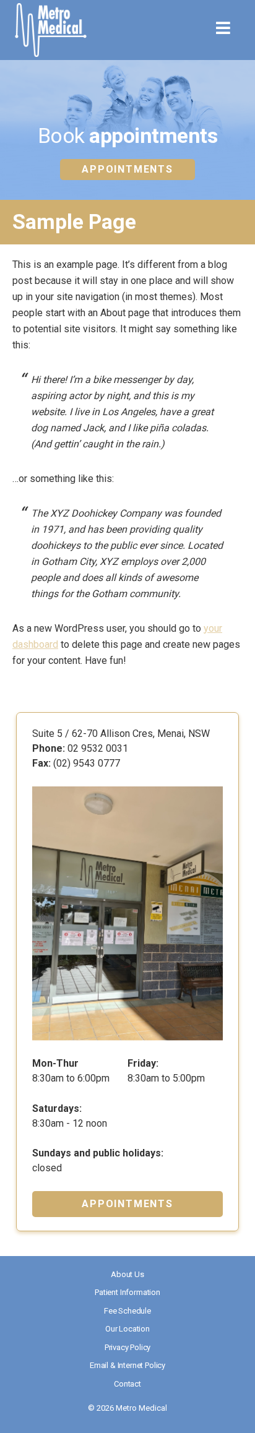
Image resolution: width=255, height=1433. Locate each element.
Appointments (127, 169)
